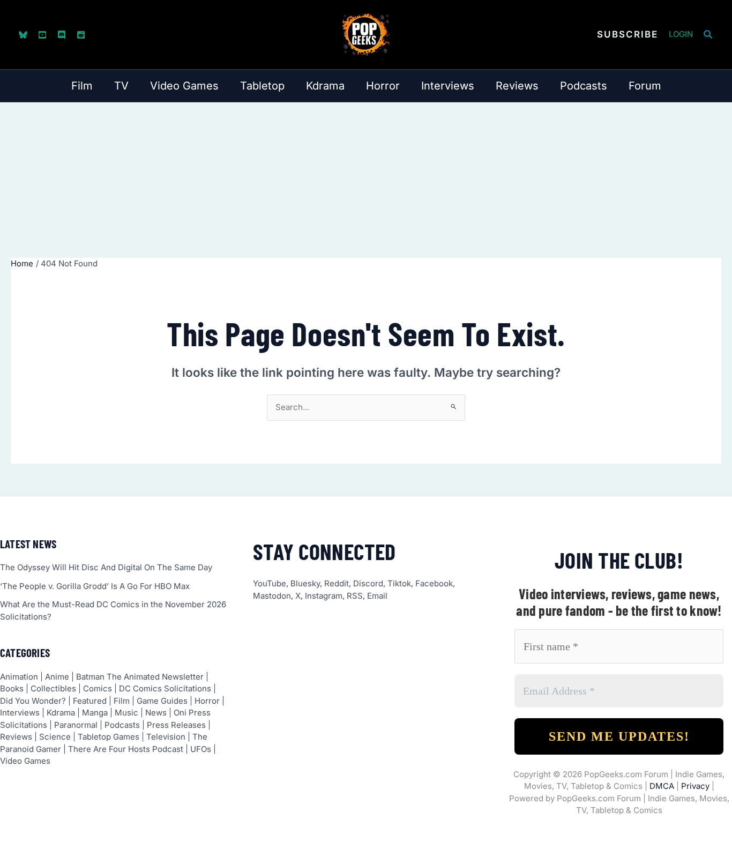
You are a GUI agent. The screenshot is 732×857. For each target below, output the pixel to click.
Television (165, 737)
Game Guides (162, 701)
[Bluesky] (23, 35)
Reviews (16, 737)
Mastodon (272, 596)
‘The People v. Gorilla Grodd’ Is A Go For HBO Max (95, 586)
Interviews (20, 712)
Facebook (434, 583)
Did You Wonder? (33, 701)
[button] (627, 34)
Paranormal (76, 725)
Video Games (25, 761)
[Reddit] (81, 35)
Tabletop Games (108, 737)
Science (55, 737)
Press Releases (176, 725)
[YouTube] (42, 35)
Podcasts (122, 725)
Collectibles (53, 688)
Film (122, 701)
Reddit (336, 583)
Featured (90, 701)
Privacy (695, 786)
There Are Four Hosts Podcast (125, 749)
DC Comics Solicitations (165, 688)
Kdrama (61, 712)
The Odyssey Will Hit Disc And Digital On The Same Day (106, 567)
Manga (95, 712)
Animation (19, 677)
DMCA (661, 786)
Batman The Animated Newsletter (140, 677)
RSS (355, 596)
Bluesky (305, 583)
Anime (57, 677)
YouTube (269, 583)
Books (12, 688)
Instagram (323, 596)
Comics (97, 688)
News (156, 712)
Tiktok (399, 583)
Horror (207, 701)
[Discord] (61, 35)
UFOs (200, 749)
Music (126, 712)
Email (377, 596)
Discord (368, 583)
